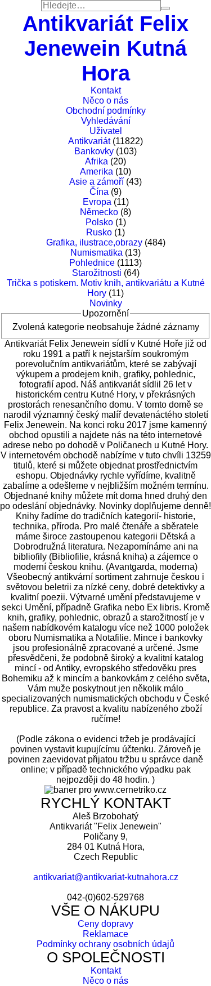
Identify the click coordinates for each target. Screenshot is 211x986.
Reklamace (105, 934)
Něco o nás (105, 100)
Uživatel (105, 131)
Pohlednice (92, 262)
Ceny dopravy (105, 924)
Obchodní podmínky (106, 110)
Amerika (96, 171)
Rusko (99, 232)
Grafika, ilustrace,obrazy (94, 242)
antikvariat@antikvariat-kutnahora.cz (105, 877)
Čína (99, 192)
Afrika (96, 161)
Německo (99, 212)
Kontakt (106, 90)
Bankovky (94, 151)
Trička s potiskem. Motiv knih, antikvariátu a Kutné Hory (106, 288)
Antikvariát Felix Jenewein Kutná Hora (105, 48)
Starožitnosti (97, 273)
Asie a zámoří (96, 181)
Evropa (97, 202)
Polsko (99, 222)
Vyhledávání (106, 121)
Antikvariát (89, 141)
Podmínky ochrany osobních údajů (105, 944)
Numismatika (96, 252)
